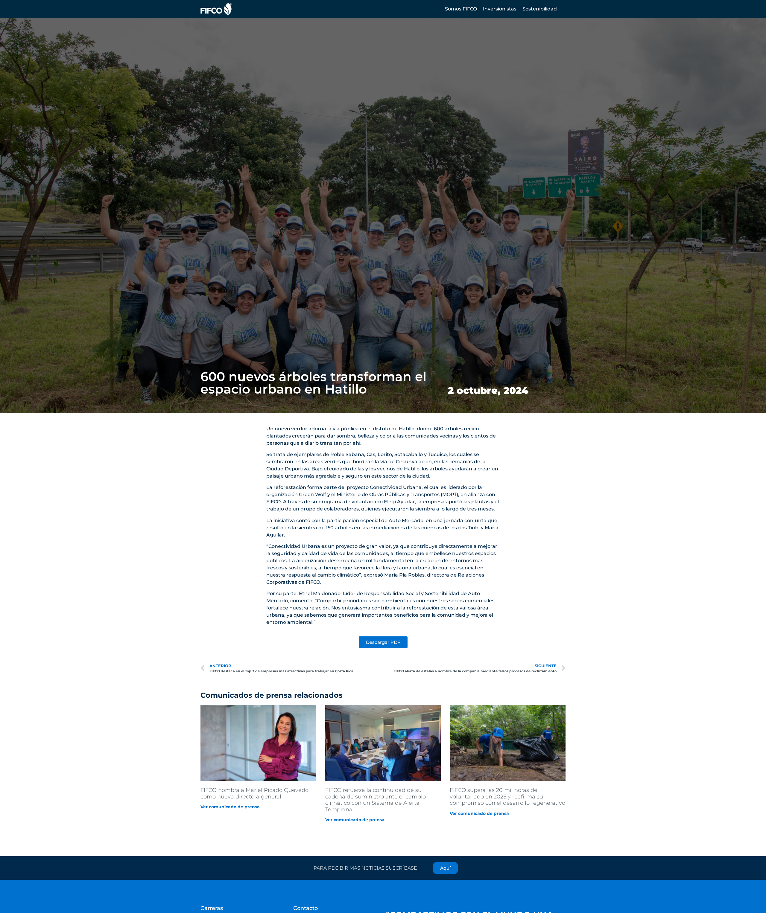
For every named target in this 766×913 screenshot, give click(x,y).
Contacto (305, 908)
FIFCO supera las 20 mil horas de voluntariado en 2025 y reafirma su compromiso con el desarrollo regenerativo (507, 796)
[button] (461, 9)
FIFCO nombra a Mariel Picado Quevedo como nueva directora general (254, 793)
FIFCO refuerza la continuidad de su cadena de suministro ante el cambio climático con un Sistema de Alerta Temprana (375, 800)
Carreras (211, 908)
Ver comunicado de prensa (230, 807)
